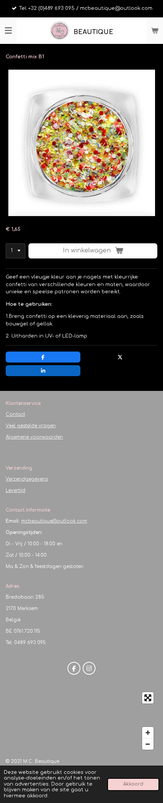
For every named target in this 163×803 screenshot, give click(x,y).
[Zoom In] (148, 732)
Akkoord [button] (133, 784)
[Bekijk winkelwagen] (154, 30)
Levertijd (15, 490)
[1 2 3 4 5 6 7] (15, 251)
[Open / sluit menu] (8, 30)
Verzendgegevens (27, 479)
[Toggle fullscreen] (148, 697)
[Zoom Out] (148, 744)
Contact (15, 414)
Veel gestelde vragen (31, 425)
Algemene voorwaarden (34, 437)
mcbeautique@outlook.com (54, 521)
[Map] (81, 720)
